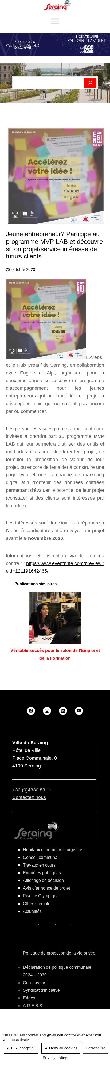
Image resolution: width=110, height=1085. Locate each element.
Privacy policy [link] (55, 1058)
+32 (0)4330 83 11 (32, 790)
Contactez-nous (29, 797)
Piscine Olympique (41, 896)
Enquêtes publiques (42, 873)
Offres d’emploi (37, 903)
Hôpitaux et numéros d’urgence (52, 849)
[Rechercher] (90, 83)
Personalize (95, 1048)
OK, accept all (23, 1048)
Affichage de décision (43, 880)
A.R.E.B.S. (33, 1005)
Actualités (32, 911)
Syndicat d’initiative (41, 990)
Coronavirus (34, 982)
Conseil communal (40, 857)
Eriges (29, 998)
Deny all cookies (62, 1048)
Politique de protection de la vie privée (59, 953)
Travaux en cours (39, 865)
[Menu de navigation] (55, 21)
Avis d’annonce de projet (46, 888)
